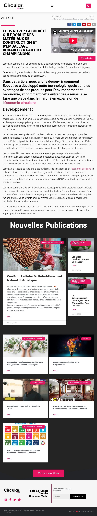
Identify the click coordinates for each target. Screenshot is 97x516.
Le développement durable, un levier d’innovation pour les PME (80, 300)
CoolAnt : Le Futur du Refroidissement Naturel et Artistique (34, 278)
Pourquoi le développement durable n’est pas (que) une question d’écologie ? (25, 363)
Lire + (9, 317)
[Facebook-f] (10, 499)
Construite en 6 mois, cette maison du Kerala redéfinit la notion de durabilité (70, 407)
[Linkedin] (5, 499)
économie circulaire (20, 103)
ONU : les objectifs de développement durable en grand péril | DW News (23, 451)
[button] (52, 6)
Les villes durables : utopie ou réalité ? (80, 259)
